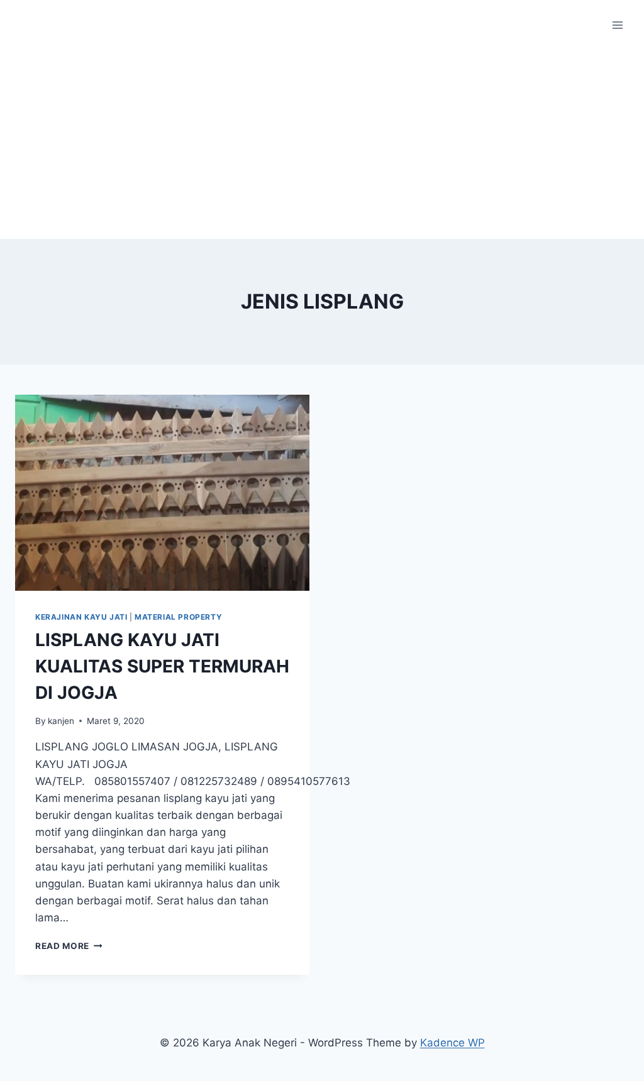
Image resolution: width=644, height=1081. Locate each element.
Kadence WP (452, 1042)
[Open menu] (617, 25)
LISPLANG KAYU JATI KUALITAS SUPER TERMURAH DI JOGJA (162, 666)
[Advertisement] (322, 145)
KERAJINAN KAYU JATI (81, 617)
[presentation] (162, 493)
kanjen (61, 721)
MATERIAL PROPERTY (178, 617)
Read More (69, 946)
